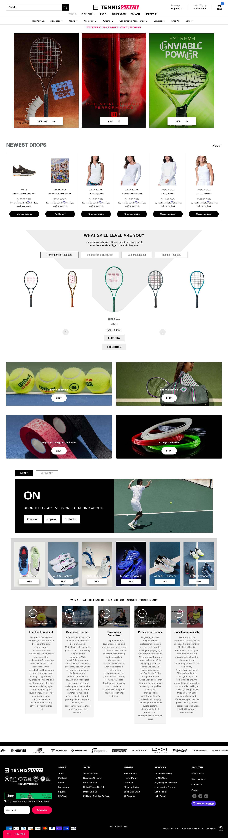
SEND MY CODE (114, 454)
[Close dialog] (187, 368)
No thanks (114, 464)
